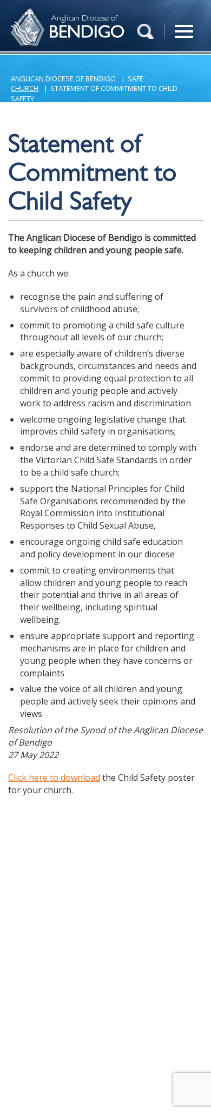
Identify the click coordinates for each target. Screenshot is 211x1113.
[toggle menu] (184, 25)
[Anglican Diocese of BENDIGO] (24, 14)
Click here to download (54, 777)
